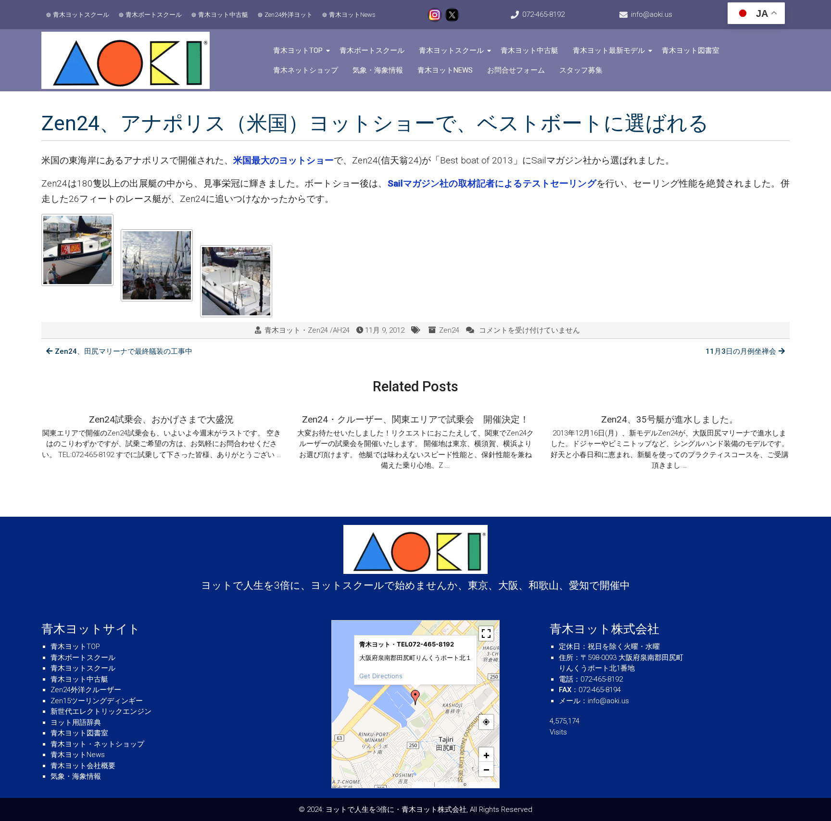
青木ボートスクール (154, 14)
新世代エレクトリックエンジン (100, 711)
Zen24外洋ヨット (288, 14)
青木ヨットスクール (81, 14)
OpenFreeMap (449, 784)
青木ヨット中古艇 (223, 14)
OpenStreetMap (482, 784)
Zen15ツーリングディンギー (96, 701)
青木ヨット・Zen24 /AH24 (307, 330)
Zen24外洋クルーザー (85, 689)
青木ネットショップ (305, 70)
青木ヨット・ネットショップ (97, 744)
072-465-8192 (543, 14)
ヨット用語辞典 (75, 722)
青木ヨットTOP (298, 50)
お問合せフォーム (516, 70)
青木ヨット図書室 (690, 50)
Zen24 (449, 330)
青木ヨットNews (352, 14)
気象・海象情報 (378, 70)
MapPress (424, 784)
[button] (415, 697)
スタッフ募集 (581, 70)
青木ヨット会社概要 (82, 765)
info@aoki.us (651, 14)
